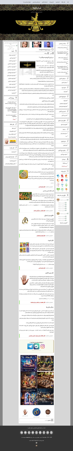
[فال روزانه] (28, 364)
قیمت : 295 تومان (11, 46)
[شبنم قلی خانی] (24, 45)
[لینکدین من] (21, 432)
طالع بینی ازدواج (47, 232)
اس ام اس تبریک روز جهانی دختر (62, 62)
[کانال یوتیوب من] (25, 432)
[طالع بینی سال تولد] (62, 210)
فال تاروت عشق (12, 84)
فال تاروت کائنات (12, 61)
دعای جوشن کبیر (64, 133)
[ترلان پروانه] (36, 45)
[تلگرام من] (47, 432)
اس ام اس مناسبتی (36, 2)
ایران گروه (37, 8)
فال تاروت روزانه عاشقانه (10, 87)
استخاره (52, 183)
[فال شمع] (28, 380)
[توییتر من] (32, 432)
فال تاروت (57, 2)
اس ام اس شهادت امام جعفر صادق (63, 58)
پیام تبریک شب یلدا (11, 137)
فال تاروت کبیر (12, 58)
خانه (68, 2)
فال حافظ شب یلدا (12, 134)
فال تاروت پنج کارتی (11, 72)
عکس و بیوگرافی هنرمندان (10, 164)
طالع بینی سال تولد (63, 223)
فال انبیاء (65, 92)
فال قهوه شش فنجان (63, 106)
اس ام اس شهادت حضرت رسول (62, 72)
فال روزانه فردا (12, 161)
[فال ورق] (28, 397)
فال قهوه (65, 101)
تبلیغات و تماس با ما (27, 2)
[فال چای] (45, 397)
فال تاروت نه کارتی (11, 78)
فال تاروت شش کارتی (11, 75)
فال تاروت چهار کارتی (11, 70)
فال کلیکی (65, 145)
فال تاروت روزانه (12, 55)
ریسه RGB (65, 163)
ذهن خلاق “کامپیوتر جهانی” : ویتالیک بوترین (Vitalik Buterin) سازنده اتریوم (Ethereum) (10, 110)
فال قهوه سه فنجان (63, 103)
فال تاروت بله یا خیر (11, 90)
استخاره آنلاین (44, 2)
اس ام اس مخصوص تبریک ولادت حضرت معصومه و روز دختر (62, 53)
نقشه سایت (31, 440)
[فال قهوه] (45, 380)
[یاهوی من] (51, 432)
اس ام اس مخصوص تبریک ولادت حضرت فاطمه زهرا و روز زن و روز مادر (62, 67)
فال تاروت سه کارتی (11, 67)
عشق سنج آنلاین (64, 154)
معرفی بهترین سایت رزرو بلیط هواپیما (11, 115)
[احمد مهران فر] (48, 45)
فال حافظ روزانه (30, 205)
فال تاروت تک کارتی (11, 64)
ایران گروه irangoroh (44, 49)
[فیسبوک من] (43, 432)
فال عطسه (13, 152)
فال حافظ (63, 2)
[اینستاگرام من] (40, 432)
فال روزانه (51, 2)
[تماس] (36, 432)
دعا (66, 136)
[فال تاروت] (45, 364)
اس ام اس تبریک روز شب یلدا (63, 48)
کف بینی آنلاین (49, 298)
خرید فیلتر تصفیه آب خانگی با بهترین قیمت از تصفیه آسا (10, 103)
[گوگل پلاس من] (29, 432)
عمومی (46, 420)
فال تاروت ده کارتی (11, 81)
